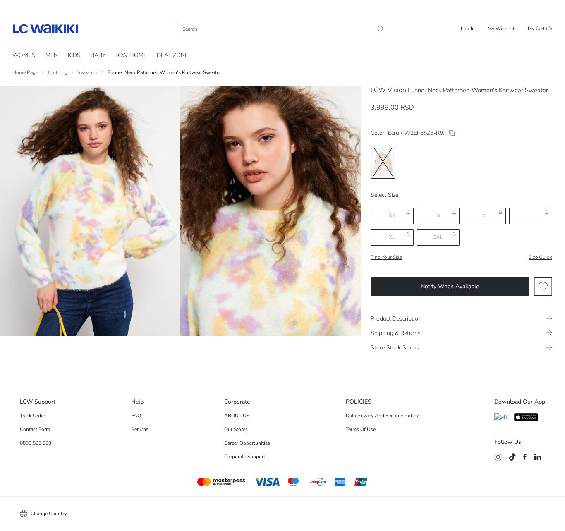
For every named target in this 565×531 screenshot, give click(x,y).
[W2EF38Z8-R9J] (452, 133)
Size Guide (540, 257)
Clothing (57, 72)
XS (392, 215)
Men (51, 55)
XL (392, 237)
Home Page (25, 72)
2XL (438, 237)
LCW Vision (388, 90)
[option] (383, 162)
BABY (98, 55)
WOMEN (24, 55)
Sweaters (87, 72)
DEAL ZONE (172, 55)
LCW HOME (131, 55)
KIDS (74, 55)
